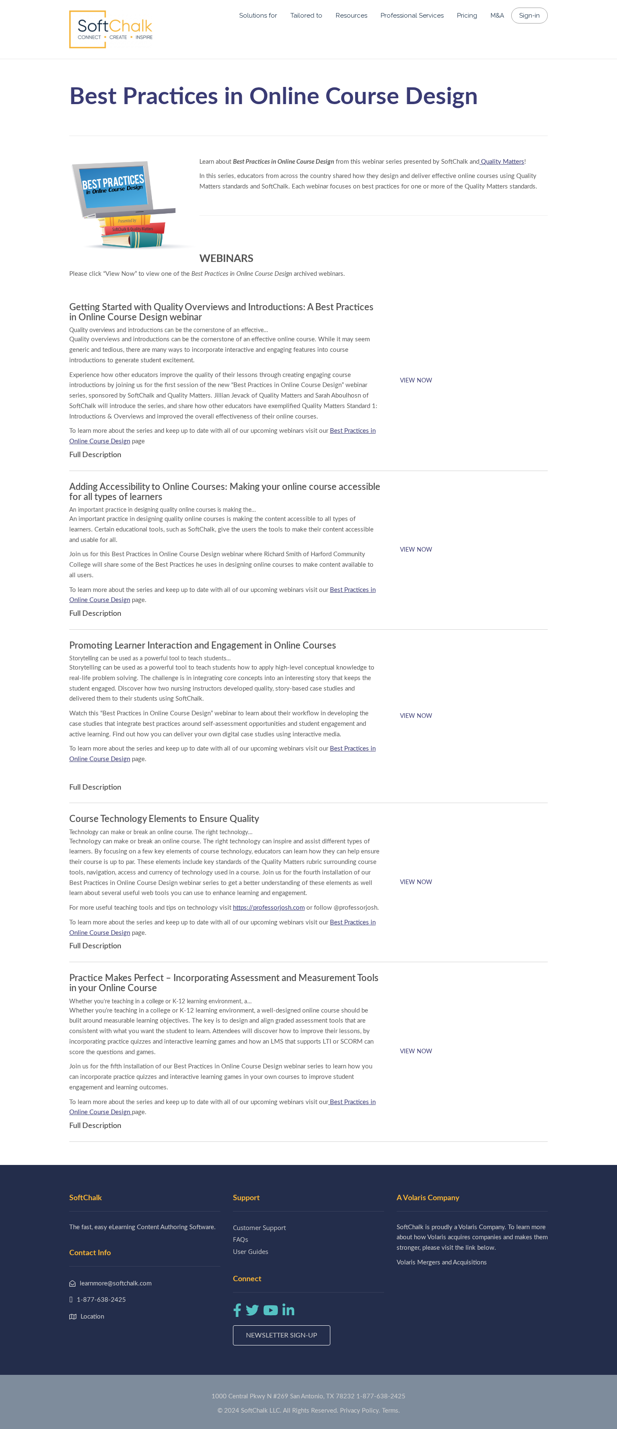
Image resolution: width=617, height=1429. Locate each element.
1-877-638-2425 (380, 1396)
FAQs (240, 1239)
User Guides (250, 1251)
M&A (497, 15)
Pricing (467, 15)
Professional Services (412, 15)
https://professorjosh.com (269, 908)
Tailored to (306, 15)
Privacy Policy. (360, 1411)
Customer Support (259, 1227)
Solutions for (258, 15)
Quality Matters (501, 162)
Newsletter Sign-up (281, 1335)
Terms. (391, 1411)
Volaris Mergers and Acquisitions (442, 1262)
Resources (351, 15)
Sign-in (529, 15)
